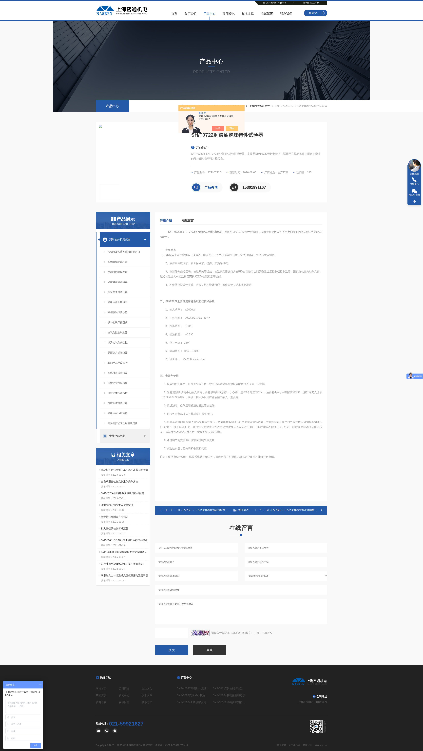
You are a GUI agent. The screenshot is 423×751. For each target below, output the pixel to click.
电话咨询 (414, 183)
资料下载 (101, 702)
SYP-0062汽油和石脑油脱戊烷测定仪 (193, 695)
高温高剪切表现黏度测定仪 (122, 423)
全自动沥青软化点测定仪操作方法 (119, 481)
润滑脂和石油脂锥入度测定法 (117, 505)
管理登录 (307, 745)
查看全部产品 (117, 435)
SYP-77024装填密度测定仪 (229, 695)
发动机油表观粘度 (118, 271)
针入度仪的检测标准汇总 (114, 528)
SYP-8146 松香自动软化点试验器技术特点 (124, 540)
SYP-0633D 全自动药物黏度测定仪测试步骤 (124, 552)
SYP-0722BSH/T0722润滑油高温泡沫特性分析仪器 (206, 510)
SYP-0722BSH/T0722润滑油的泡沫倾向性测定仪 (294, 510)
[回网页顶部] (414, 201)
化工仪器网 (294, 745)
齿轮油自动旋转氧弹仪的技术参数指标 (122, 563)
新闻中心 (124, 695)
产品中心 (209, 13)
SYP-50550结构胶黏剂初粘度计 (229, 702)
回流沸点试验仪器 (118, 372)
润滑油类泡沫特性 (259, 106)
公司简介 (124, 688)
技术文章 (248, 13)
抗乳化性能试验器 (118, 332)
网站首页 (101, 688)
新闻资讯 (229, 13)
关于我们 (190, 13)
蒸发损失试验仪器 (118, 292)
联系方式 (147, 702)
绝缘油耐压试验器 (118, 413)
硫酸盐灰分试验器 (118, 282)
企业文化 (147, 688)
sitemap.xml (321, 745)
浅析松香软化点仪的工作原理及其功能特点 (124, 469)
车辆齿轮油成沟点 (118, 261)
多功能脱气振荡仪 (118, 322)
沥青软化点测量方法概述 (114, 516)
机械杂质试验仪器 (118, 403)
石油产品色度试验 (118, 362)
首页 (174, 13)
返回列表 (243, 510)
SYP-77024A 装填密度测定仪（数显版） (193, 702)
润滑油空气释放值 (118, 382)
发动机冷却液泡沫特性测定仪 (124, 251)
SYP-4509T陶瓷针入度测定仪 (193, 688)
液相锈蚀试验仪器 (118, 312)
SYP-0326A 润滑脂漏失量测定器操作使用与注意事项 (124, 493)
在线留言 (267, 13)
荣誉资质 (101, 695)
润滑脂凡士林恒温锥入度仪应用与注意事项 (124, 575)
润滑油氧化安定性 (118, 342)
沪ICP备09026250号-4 (176, 745)
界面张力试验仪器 (118, 352)
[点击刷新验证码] (200, 633)
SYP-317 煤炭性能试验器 (228, 688)
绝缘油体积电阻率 (118, 302)
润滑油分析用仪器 (119, 239)
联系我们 (286, 13)
